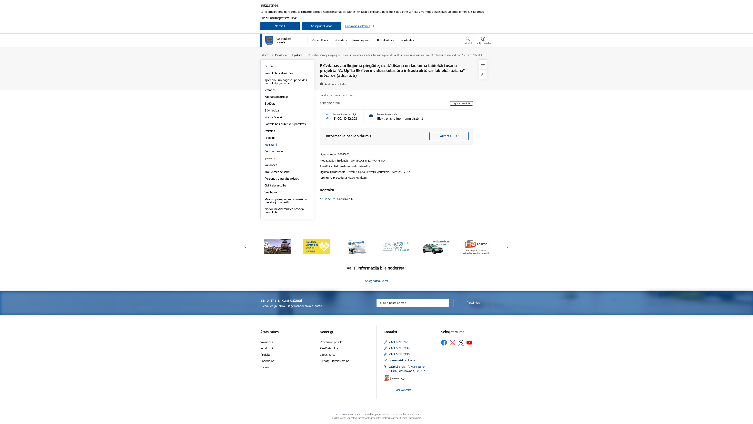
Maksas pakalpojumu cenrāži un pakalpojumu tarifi (286, 200)
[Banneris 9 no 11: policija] (436, 246)
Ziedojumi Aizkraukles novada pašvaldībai (284, 210)
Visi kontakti (403, 390)
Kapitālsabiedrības (276, 97)
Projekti (270, 138)
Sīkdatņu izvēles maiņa (334, 361)
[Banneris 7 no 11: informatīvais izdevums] (357, 246)
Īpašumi (270, 158)
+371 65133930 (399, 354)
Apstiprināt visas (321, 26)
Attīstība (270, 131)
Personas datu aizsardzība (282, 178)
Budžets (270, 103)
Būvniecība (272, 110)
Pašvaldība (267, 361)
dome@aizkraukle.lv (402, 360)
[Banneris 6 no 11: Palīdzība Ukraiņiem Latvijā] (317, 246)
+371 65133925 (399, 342)
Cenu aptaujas (274, 151)
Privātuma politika (331, 342)
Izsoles (264, 367)
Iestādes (270, 90)
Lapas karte (327, 354)
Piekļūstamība (329, 348)
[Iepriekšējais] (245, 246)
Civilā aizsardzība (275, 185)
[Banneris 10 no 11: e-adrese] (476, 246)
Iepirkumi (271, 144)
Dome (269, 66)
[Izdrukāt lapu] (483, 64)
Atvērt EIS (447, 136)
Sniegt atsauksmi (376, 281)
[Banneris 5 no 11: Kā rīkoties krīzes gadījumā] (277, 246)
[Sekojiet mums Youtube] (469, 342)
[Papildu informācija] (402, 378)
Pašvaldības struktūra (279, 73)
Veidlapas (271, 192)
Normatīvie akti (274, 117)
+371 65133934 (399, 348)
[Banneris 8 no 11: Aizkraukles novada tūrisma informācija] (396, 246)
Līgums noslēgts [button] (461, 103)
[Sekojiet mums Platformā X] (461, 342)
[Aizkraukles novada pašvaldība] (278, 40)
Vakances (271, 165)
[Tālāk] (508, 246)
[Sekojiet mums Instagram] (453, 342)
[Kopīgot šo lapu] (483, 74)
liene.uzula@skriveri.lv (339, 199)
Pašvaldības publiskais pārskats (285, 124)
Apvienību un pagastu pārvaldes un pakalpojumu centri (286, 81)
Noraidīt (280, 26)
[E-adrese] (391, 378)
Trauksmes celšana (277, 172)
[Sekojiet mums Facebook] (444, 342)
